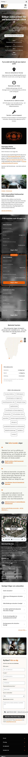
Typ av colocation (7, 692)
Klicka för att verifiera (21, 712)
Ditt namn (6, 666)
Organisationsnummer (9, 686)
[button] (14, 250)
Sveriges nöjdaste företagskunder (15, 160)
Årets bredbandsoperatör (14, 156)
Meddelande (8, 699)
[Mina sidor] (26, 1)
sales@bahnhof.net (11, 721)
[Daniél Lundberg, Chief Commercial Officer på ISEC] (2, 462)
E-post (5, 673)
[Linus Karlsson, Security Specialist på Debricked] (2, 483)
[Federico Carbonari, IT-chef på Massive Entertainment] (2, 502)
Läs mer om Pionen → (7, 210)
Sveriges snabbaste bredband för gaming (13, 162)
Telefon (5, 679)
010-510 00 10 (18, 720)
